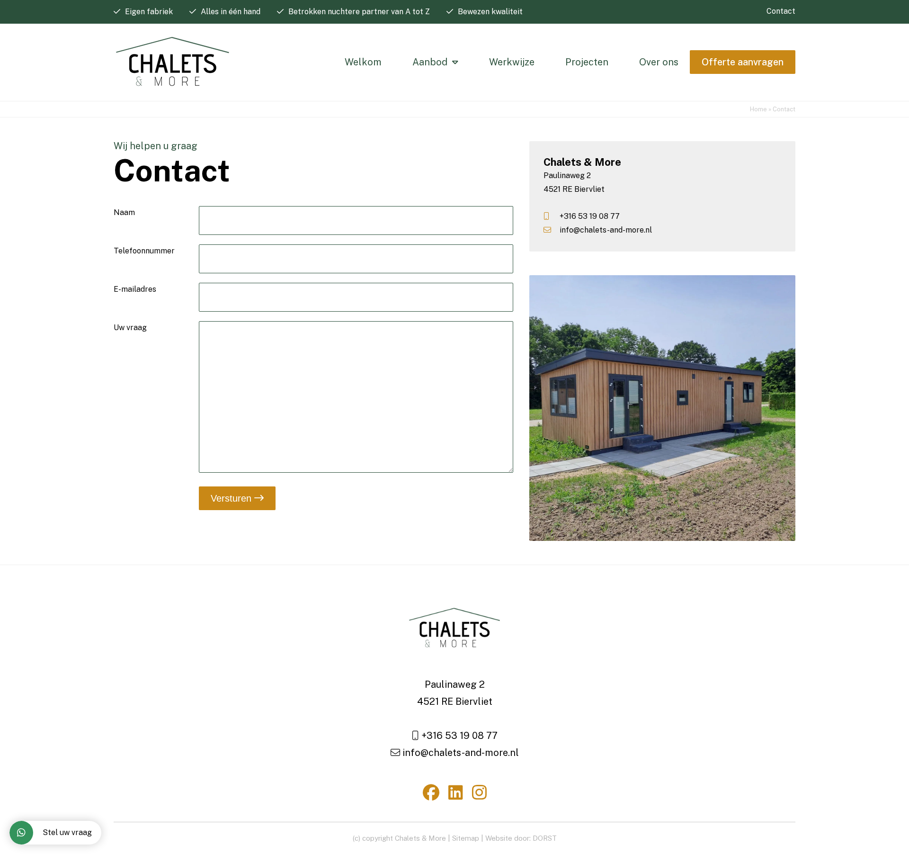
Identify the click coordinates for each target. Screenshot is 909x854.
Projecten (586, 62)
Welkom (363, 62)
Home (758, 109)
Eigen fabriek (149, 11)
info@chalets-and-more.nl (605, 229)
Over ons (658, 62)
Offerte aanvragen (743, 62)
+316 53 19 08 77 (589, 216)
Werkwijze (512, 62)
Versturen (232, 498)
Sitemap (465, 838)
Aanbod (429, 62)
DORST (545, 838)
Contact (780, 11)
